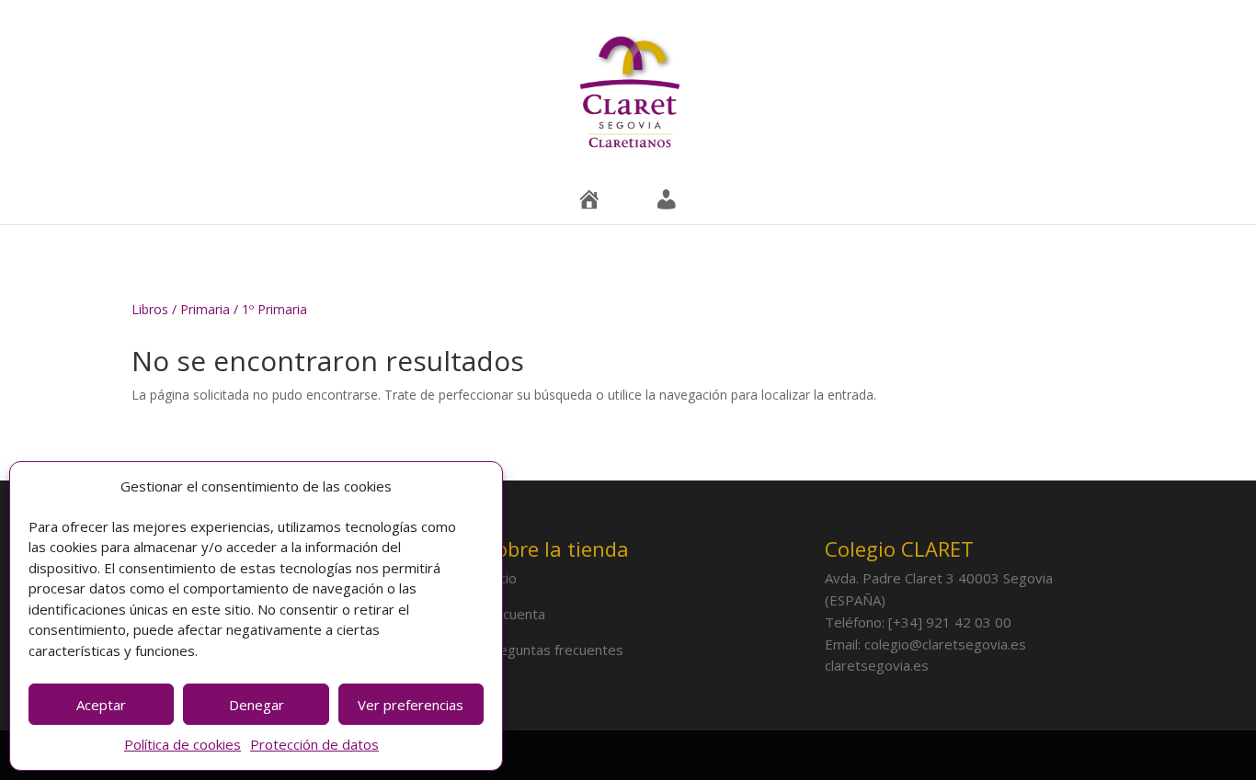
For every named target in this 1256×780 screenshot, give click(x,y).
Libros (149, 309)
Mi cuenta (515, 614)
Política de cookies (182, 744)
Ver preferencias (410, 704)
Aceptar (101, 704)
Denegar (256, 704)
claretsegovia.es (877, 665)
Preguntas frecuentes (554, 649)
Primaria (205, 309)
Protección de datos (314, 744)
